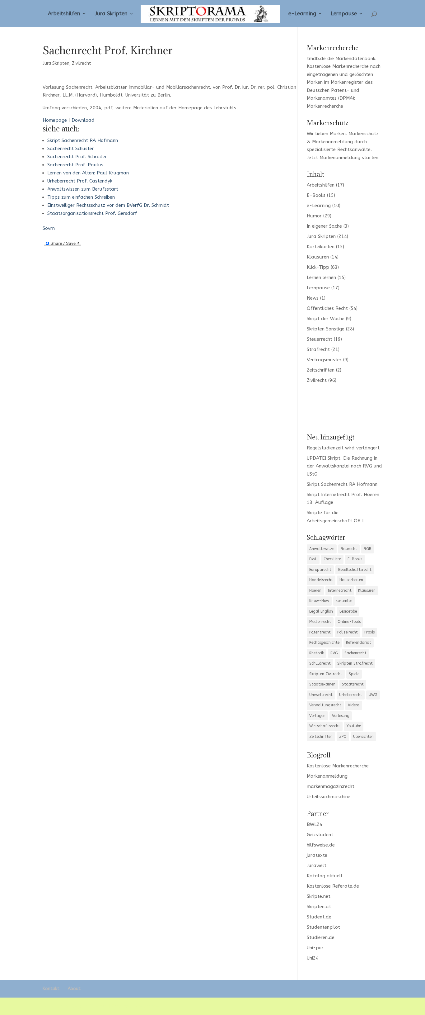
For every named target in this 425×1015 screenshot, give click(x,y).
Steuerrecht (319, 339)
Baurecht (349, 549)
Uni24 (313, 958)
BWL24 (314, 824)
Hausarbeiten (351, 580)
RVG (334, 653)
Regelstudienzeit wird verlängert (343, 448)
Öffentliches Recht (327, 308)
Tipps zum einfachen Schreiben (81, 197)
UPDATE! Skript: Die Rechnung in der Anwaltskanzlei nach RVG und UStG (344, 466)
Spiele (354, 674)
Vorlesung (340, 716)
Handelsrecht (321, 580)
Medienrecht (320, 621)
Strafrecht (318, 349)
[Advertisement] (344, 408)
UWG (373, 695)
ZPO (343, 736)
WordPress (151, 1006)
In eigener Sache (324, 226)
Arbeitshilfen (64, 14)
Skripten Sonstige (325, 329)
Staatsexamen (322, 684)
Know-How (319, 601)
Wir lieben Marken (326, 133)
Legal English (321, 611)
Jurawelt (316, 865)
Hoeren (315, 590)
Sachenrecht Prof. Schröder (77, 156)
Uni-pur (315, 948)
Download (83, 120)
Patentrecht (320, 632)
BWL (313, 559)
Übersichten (363, 736)
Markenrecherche (325, 106)
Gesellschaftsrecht (354, 569)
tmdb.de (316, 58)
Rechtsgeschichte (324, 642)
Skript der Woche (325, 318)
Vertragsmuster (324, 360)
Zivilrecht (81, 63)
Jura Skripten (111, 14)
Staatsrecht (353, 684)
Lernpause (344, 14)
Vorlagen (317, 716)
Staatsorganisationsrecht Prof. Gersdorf (92, 213)
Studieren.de (320, 937)
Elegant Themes (89, 1006)
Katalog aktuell (325, 876)
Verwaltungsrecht (325, 705)
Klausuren (318, 257)
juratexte (317, 855)
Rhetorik (316, 653)
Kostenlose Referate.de (333, 886)
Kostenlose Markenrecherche (338, 66)
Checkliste (332, 559)
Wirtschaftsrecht (324, 726)
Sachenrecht (355, 653)
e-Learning (302, 14)
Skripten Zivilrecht (325, 674)
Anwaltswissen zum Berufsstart (82, 189)
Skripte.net (318, 896)
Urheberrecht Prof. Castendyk (79, 181)
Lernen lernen (321, 277)
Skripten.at (319, 906)
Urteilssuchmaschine (328, 796)
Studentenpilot (323, 927)
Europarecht (320, 569)
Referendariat (358, 642)
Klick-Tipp (318, 267)
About (74, 988)
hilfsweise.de (321, 845)
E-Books (316, 195)
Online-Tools (349, 621)
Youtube (354, 726)
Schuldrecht (320, 663)
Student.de (319, 917)
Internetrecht (340, 590)
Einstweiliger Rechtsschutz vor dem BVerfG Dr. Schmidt (108, 205)
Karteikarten (320, 246)
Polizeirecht (347, 632)
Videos (353, 705)
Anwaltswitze (321, 549)
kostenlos (344, 601)
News (313, 298)
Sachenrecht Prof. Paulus (75, 165)
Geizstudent (320, 834)
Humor (314, 216)
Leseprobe (348, 611)
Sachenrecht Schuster (70, 148)
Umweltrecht (321, 695)
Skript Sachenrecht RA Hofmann (82, 140)
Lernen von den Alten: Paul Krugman (88, 173)
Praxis (369, 632)
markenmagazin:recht (330, 786)
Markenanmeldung (340, 157)
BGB (367, 549)
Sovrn (49, 228)
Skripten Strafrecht (355, 663)
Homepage (55, 120)
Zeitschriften (320, 370)
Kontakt (51, 988)
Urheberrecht (350, 695)
